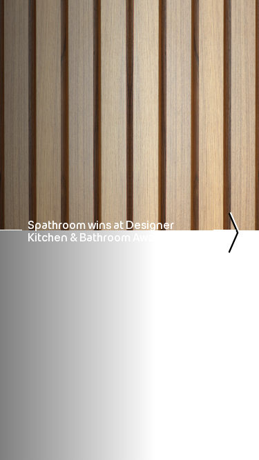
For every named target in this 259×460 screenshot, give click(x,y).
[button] (29, 40)
